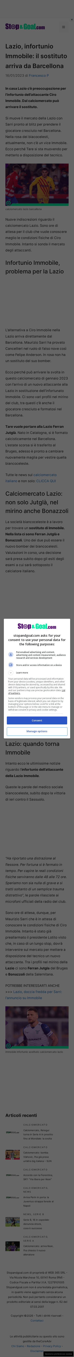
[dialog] (37, 678)
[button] (37, 672)
